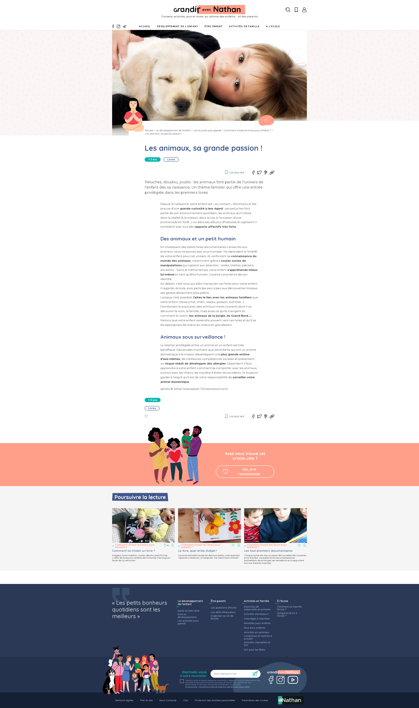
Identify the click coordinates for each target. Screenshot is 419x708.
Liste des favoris (296, 9)
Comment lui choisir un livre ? (133, 550)
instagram (118, 26)
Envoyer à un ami (124, 26)
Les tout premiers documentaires (268, 550)
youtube (293, 680)
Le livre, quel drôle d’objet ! (197, 550)
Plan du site (146, 700)
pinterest (265, 172)
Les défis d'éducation (223, 612)
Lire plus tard (265, 120)
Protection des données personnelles (215, 700)
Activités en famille (244, 26)
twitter (259, 172)
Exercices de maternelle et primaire (257, 608)
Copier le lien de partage (272, 173)
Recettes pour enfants (257, 623)
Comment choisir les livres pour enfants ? (247, 130)
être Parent (214, 26)
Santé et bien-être (189, 610)
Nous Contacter (168, 700)
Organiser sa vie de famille (222, 617)
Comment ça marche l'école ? (289, 608)
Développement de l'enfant (177, 26)
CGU (185, 700)
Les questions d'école (223, 607)
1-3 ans (152, 159)
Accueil (144, 26)
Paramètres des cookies (255, 700)
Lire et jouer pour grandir (207, 130)
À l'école (282, 601)
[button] (143, 525)
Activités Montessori (256, 614)
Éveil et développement (187, 616)
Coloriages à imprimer (257, 618)
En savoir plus (191, 687)
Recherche (288, 9)
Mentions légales (124, 700)
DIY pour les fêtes (254, 649)
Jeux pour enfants (254, 627)
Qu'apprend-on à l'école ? (287, 614)
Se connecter (304, 9)
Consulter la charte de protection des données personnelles (224, 687)
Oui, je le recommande (249, 471)
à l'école (273, 26)
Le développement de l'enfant (173, 130)
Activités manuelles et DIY (257, 644)
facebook (113, 26)
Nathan (291, 700)
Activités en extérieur (256, 632)
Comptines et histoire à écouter (258, 637)
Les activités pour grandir (188, 622)
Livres (171, 159)
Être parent (218, 601)
